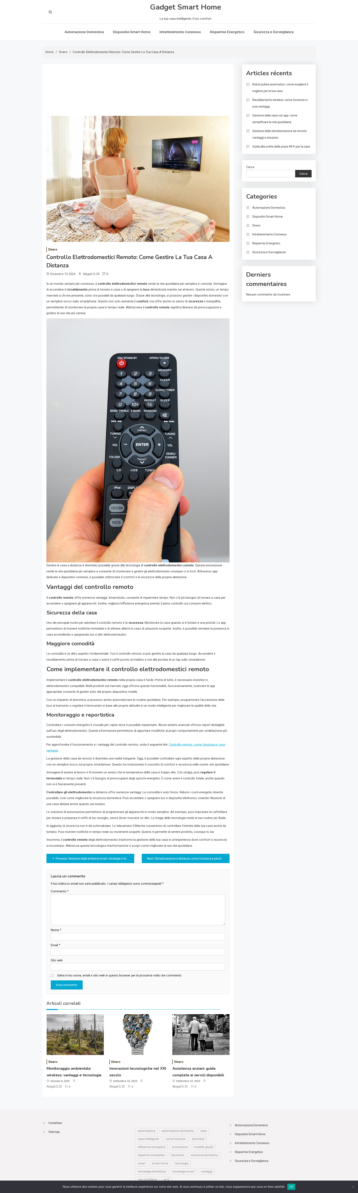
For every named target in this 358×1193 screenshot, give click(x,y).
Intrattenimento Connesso (180, 32)
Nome (56, 930)
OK (291, 1186)
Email (55, 945)
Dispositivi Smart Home (131, 32)
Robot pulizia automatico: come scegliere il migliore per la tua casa (280, 88)
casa (203, 1130)
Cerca (250, 167)
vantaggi (206, 1171)
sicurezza (177, 1155)
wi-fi (166, 1179)
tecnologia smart (183, 1171)
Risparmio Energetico (227, 32)
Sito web (57, 960)
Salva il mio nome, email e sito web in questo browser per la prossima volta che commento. (119, 975)
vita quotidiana (147, 1179)
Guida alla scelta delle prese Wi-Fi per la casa (281, 146)
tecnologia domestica (152, 1171)
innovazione (180, 1147)
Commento (60, 891)
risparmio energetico (151, 1155)
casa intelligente (148, 1139)
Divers (52, 249)
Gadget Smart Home (185, 7)
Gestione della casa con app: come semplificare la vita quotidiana (274, 119)
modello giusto (203, 1147)
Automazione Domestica (84, 32)
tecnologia (181, 1163)
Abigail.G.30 (91, 274)
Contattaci (55, 1123)
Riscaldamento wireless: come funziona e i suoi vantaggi (280, 103)
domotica (198, 1139)
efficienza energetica (151, 1147)
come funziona (175, 1139)
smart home (160, 1163)
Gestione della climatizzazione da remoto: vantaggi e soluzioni (279, 134)
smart (142, 1163)
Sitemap (54, 1132)
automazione (146, 1130)
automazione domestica (178, 1130)
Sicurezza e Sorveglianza (274, 32)
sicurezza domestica (204, 1155)
